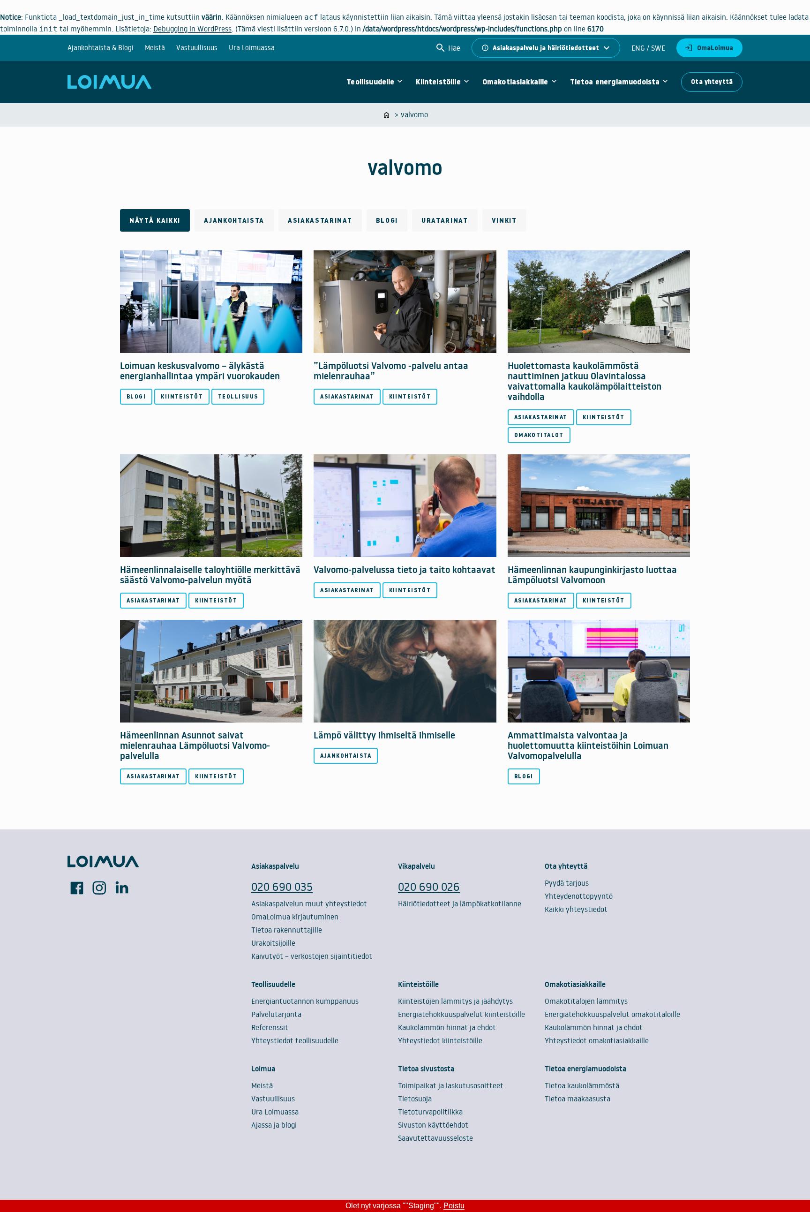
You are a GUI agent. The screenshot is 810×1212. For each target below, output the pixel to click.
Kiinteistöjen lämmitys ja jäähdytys (455, 1001)
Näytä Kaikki (154, 220)
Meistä (155, 47)
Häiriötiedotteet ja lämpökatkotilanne (459, 903)
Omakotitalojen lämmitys (586, 1001)
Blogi (387, 220)
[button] (447, 48)
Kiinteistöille (438, 82)
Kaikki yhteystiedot (576, 909)
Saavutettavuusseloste (435, 1138)
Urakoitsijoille (273, 943)
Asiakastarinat (320, 220)
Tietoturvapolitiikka (430, 1111)
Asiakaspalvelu (275, 866)
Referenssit (269, 1027)
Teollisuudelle (370, 82)
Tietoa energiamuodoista (615, 82)
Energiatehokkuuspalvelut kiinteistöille (461, 1014)
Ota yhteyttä (712, 81)
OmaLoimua (715, 48)
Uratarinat (444, 220)
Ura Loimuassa (252, 47)
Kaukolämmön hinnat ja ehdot (447, 1027)
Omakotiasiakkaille (515, 82)
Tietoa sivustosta (426, 1068)
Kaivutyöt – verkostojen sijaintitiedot (311, 956)
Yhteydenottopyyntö (579, 896)
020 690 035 (282, 886)
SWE (657, 48)
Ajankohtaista (234, 220)
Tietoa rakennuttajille (286, 929)
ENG (638, 48)
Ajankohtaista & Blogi (101, 47)
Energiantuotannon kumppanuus (305, 1001)
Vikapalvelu (416, 866)
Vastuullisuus (197, 47)
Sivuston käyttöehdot (433, 1124)
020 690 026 (429, 886)
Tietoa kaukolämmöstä (582, 1085)
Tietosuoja (415, 1098)
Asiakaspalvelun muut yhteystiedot (309, 903)
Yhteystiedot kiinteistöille (440, 1040)
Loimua (263, 1068)
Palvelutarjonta (276, 1014)
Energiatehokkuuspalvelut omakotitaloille (612, 1014)
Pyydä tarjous (567, 883)
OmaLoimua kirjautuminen (294, 916)
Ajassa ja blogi (274, 1124)
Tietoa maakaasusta (577, 1098)
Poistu (454, 1206)
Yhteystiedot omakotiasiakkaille (597, 1040)
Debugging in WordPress (192, 28)
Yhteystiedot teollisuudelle (294, 1040)
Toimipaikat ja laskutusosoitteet (450, 1085)
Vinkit (504, 220)
